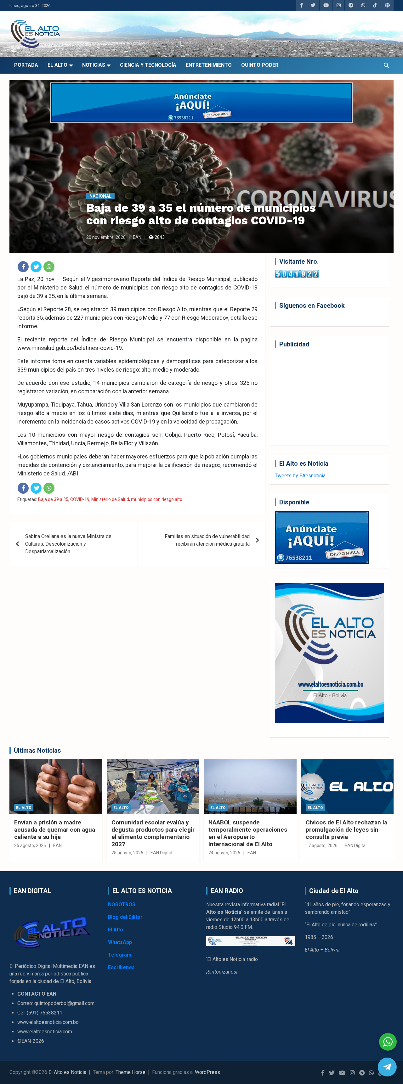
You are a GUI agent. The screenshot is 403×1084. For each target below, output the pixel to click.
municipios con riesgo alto (156, 499)
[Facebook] (23, 266)
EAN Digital (161, 852)
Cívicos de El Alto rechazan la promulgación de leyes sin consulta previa (346, 829)
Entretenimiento (209, 65)
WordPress (207, 1072)
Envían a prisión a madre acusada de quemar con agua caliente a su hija (54, 829)
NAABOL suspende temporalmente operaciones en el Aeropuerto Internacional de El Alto (247, 833)
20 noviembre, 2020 (106, 237)
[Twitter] (36, 266)
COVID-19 (79, 499)
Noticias (93, 65)
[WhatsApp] (48, 266)
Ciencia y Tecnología (148, 65)
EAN (137, 237)
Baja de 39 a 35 (53, 499)
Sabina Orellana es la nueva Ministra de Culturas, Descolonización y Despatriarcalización (68, 543)
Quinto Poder (259, 65)
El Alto (57, 65)
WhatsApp (120, 942)
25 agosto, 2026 (30, 845)
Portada (26, 65)
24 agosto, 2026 (224, 852)
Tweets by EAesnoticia (300, 476)
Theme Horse (130, 1072)
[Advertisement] (329, 397)
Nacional (100, 196)
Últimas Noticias (37, 750)
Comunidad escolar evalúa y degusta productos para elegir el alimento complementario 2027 (153, 833)
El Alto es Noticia (67, 1072)
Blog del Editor (125, 917)
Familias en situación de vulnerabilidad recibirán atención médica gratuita (207, 540)
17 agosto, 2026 (322, 845)
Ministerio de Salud (110, 499)
